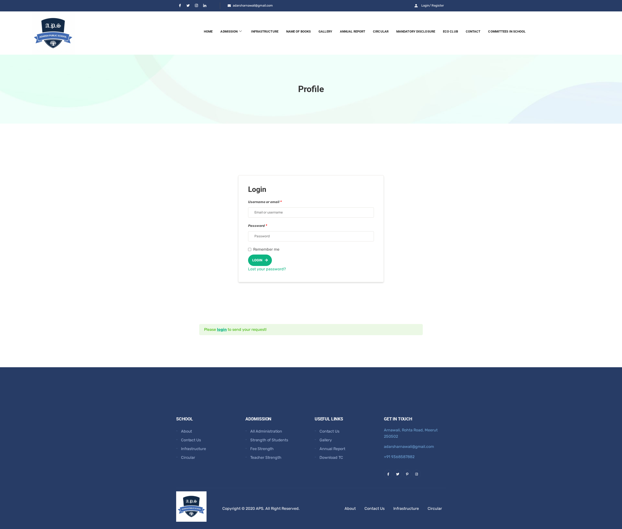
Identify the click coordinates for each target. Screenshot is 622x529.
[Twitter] (188, 5)
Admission (229, 31)
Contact (473, 31)
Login (257, 260)
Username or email (265, 202)
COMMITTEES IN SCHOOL (507, 31)
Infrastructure (264, 31)
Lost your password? (267, 269)
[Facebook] (179, 5)
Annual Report (352, 31)
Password (257, 226)
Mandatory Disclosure (415, 31)
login (222, 329)
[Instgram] (196, 5)
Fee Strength (262, 448)
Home (208, 31)
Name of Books (298, 31)
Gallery (325, 31)
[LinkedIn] (204, 5)
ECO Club (450, 31)
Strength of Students (269, 440)
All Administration (266, 431)
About (186, 431)
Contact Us (191, 440)
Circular (381, 31)
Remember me (266, 249)
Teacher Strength (265, 457)
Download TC (331, 457)
